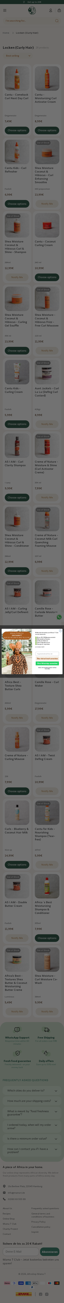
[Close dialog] (60, 630)
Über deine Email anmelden (47, 659)
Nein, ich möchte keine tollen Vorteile (47, 668)
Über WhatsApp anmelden (47, 663)
